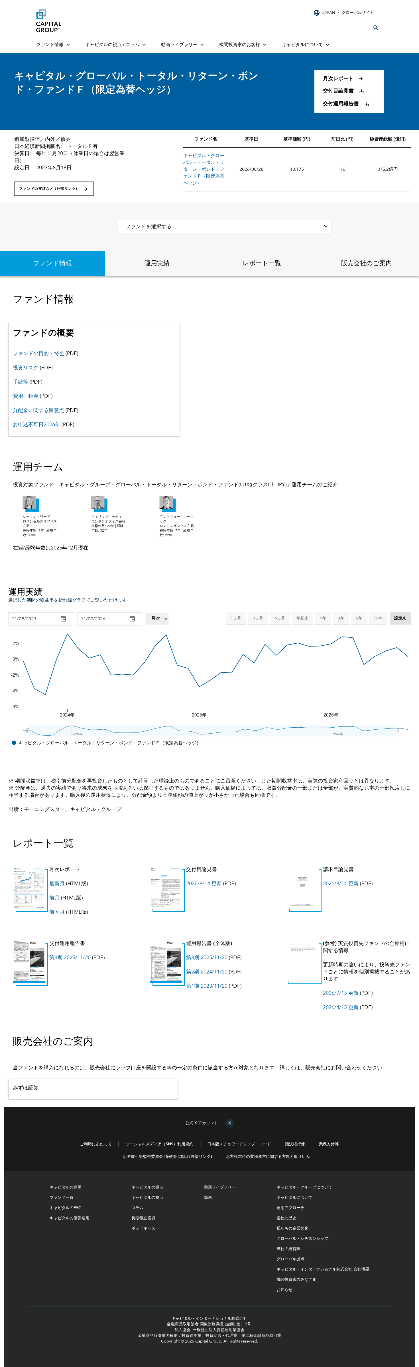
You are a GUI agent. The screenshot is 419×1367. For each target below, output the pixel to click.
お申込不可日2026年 (36, 424)
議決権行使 (295, 1144)
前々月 (57, 912)
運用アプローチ (290, 1208)
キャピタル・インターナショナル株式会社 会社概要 (322, 1269)
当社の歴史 (286, 1218)
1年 (323, 618)
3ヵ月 (258, 618)
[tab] (52, 263)
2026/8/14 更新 (204, 883)
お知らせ (284, 1290)
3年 (341, 618)
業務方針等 (329, 1144)
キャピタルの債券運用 (70, 1218)
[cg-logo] (79, 20)
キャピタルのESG (67, 1208)
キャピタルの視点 (147, 1198)
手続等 (20, 382)
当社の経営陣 (288, 1249)
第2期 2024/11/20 (206, 972)
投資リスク (25, 367)
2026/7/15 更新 (341, 993)
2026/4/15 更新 (341, 1007)
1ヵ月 (236, 618)
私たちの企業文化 (292, 1228)
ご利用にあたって (96, 1144)
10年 (378, 618)
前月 (54, 898)
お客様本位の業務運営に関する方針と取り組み (268, 1157)
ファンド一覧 (64, 1198)
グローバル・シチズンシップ (302, 1239)
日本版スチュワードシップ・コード (239, 1144)
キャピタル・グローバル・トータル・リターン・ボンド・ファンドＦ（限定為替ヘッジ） (203, 170)
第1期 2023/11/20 (206, 986)
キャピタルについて (294, 1198)
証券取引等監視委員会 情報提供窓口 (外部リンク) (167, 1157)
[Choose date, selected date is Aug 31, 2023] (63, 619)
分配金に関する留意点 (38, 410)
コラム (138, 1208)
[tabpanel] (209, 417)
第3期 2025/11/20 (70, 957)
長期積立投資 (143, 1218)
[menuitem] (53, 45)
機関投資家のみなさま (296, 1280)
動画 (208, 1198)
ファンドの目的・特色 (38, 353)
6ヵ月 (279, 618)
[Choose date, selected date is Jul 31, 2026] (132, 619)
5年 (359, 618)
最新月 (57, 883)
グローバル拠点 (290, 1259)
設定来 (400, 618)
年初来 (302, 618)
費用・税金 (25, 396)
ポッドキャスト (145, 1228)
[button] (346, 80)
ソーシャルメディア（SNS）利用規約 (159, 1144)
